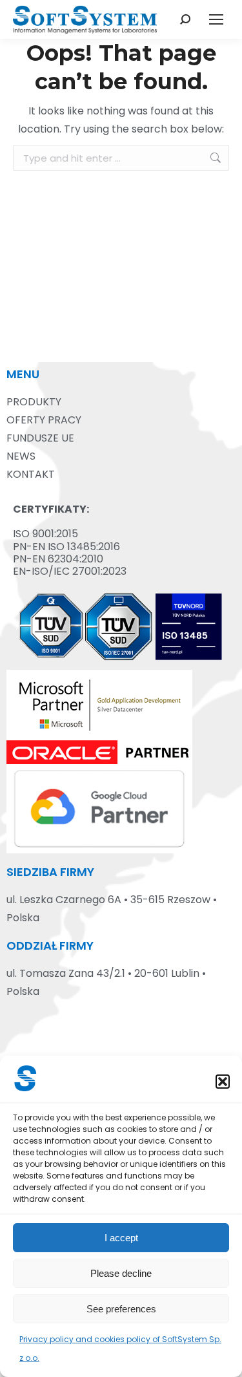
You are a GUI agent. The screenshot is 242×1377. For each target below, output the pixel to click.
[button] (222, 1081)
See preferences (121, 1308)
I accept (121, 1237)
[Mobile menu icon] (216, 19)
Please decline (121, 1273)
